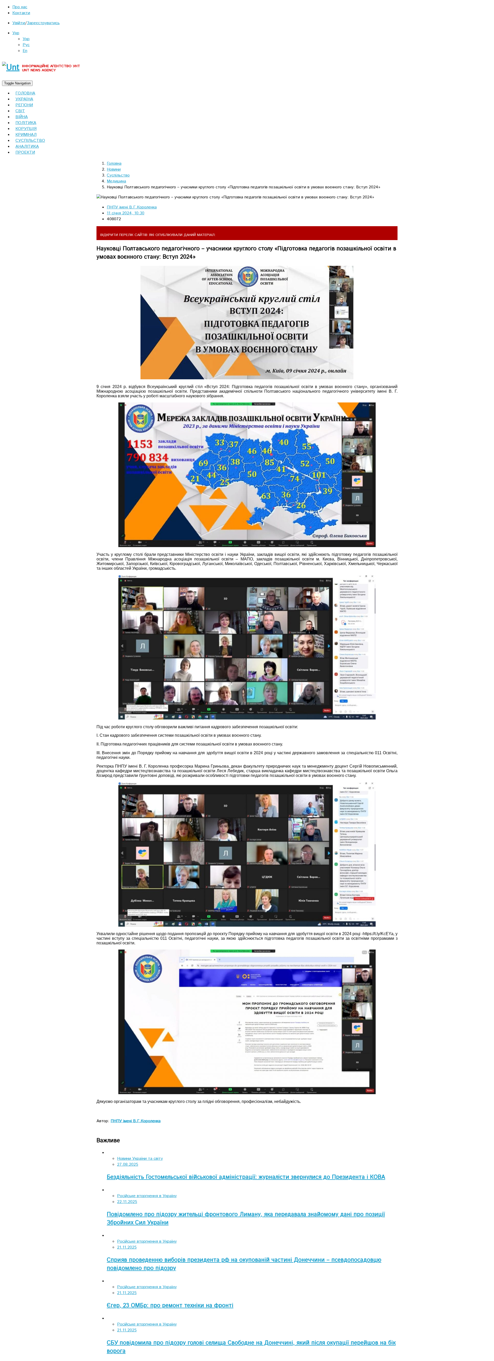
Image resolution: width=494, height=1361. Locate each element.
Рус (26, 45)
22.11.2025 (127, 1202)
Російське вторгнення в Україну (147, 1196)
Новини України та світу (140, 1159)
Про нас (19, 7)
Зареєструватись (43, 23)
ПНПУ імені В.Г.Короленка (132, 207)
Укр (15, 33)
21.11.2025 (127, 1247)
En (25, 51)
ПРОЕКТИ (25, 152)
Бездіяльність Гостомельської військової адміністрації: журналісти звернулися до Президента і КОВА (246, 1177)
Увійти (18, 23)
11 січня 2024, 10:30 (125, 213)
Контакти (21, 13)
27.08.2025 (127, 1164)
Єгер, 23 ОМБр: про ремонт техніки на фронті (170, 1306)
